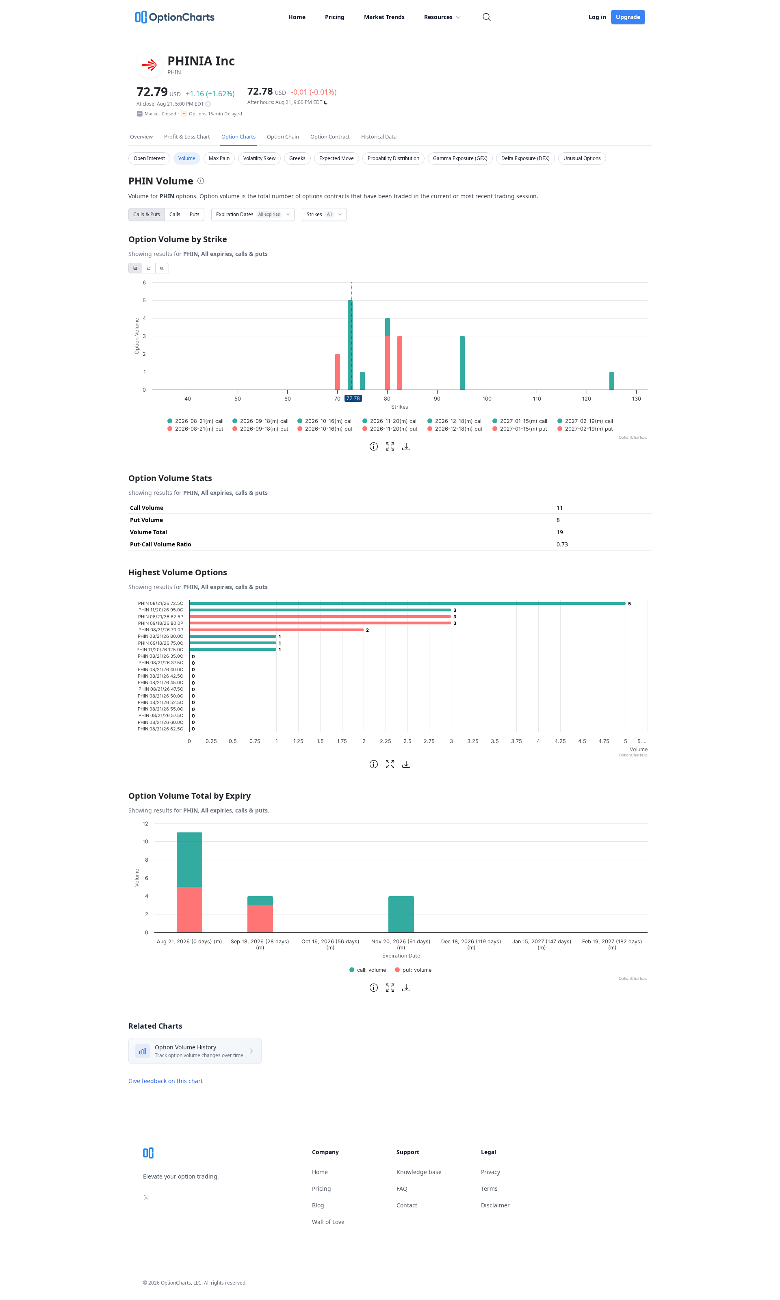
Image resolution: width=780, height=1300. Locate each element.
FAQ (401, 1188)
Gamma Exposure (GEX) (460, 158)
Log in (597, 17)
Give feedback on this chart (165, 1081)
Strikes (319, 214)
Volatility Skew (259, 158)
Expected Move (336, 158)
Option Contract (330, 136)
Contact (406, 1205)
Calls (174, 214)
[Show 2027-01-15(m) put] (519, 429)
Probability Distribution (393, 158)
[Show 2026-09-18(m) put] (260, 429)
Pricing (334, 17)
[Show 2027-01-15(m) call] (519, 421)
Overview (141, 136)
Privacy (490, 1172)
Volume (186, 158)
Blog (318, 1205)
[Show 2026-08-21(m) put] (195, 429)
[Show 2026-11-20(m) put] (390, 429)
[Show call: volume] (367, 970)
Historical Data (378, 136)
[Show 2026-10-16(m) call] (325, 421)
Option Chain (283, 136)
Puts (194, 214)
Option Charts (238, 136)
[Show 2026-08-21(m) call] (195, 421)
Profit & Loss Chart (187, 136)
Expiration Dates (248, 214)
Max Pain (219, 158)
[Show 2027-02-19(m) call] (585, 421)
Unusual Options (582, 158)
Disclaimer (495, 1205)
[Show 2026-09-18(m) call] (260, 421)
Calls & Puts (146, 214)
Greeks (297, 158)
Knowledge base (419, 1172)
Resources (438, 17)
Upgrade (628, 17)
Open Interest (149, 158)
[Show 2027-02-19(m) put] (585, 429)
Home (297, 17)
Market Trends (384, 17)
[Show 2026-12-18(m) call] (455, 421)
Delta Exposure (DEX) (525, 158)
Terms (489, 1188)
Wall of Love (328, 1222)
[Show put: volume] (413, 970)
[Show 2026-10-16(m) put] (325, 429)
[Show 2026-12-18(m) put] (455, 429)
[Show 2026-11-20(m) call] (390, 421)
